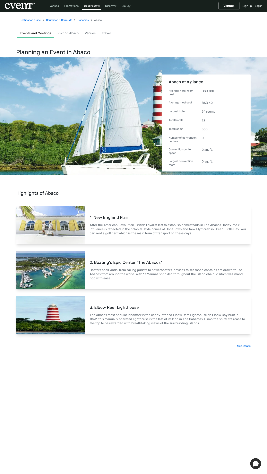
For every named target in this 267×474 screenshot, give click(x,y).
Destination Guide (30, 20)
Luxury (126, 6)
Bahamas (83, 20)
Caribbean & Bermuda (59, 20)
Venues (54, 6)
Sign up (247, 6)
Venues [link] (90, 33)
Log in (258, 6)
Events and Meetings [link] (35, 33)
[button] (255, 463)
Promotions (71, 6)
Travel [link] (106, 33)
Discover (110, 6)
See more (244, 346)
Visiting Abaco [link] (68, 33)
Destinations (92, 5)
